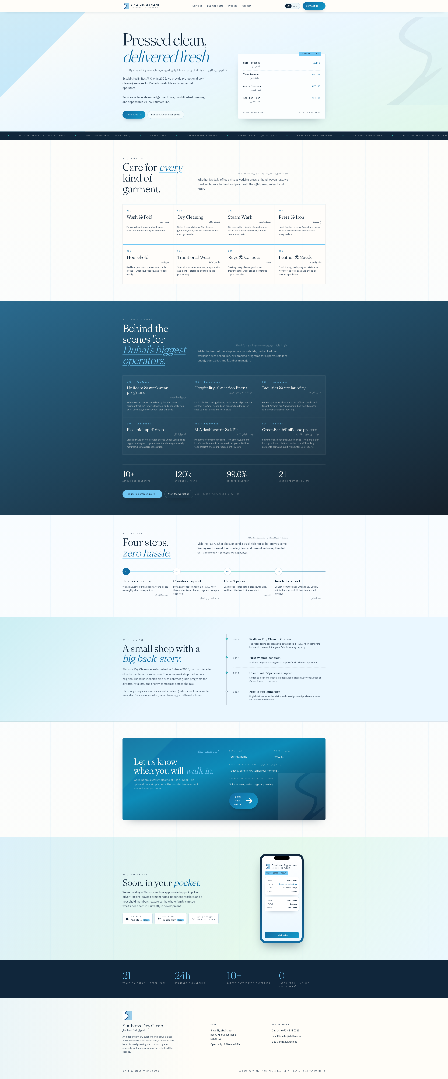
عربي (295, 6)
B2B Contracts (215, 5)
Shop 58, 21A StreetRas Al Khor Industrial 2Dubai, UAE (223, 1035)
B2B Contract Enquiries (284, 1041)
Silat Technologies (147, 1071)
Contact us (312, 5)
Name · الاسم (236, 751)
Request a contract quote (165, 114)
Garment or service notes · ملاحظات (251, 779)
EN (288, 6)
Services (197, 5)
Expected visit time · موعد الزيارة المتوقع (256, 765)
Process (233, 5)
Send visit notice (237, 800)
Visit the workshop (178, 493)
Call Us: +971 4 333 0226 (285, 1030)
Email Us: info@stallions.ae (287, 1036)
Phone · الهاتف (282, 751)
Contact (246, 5)
